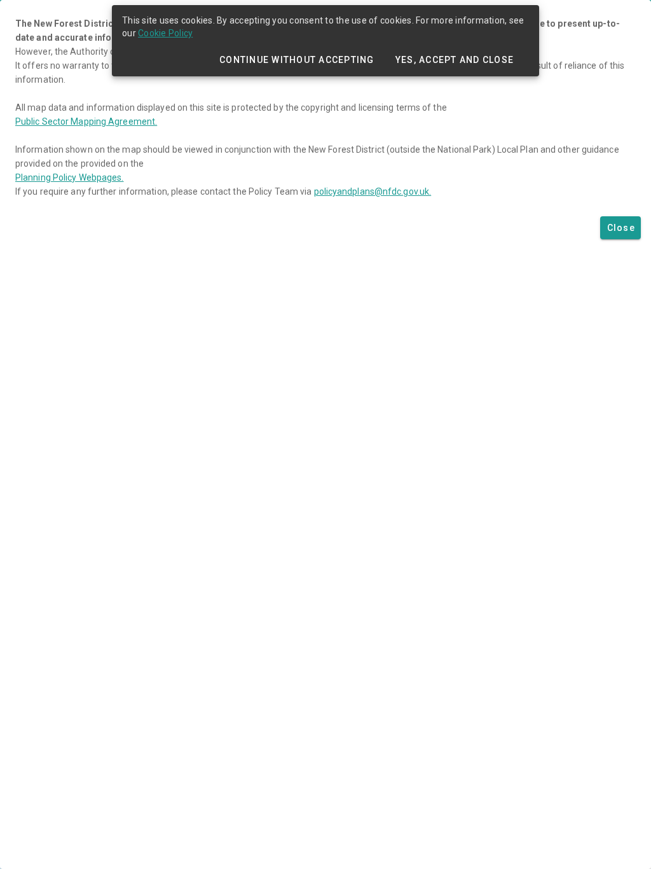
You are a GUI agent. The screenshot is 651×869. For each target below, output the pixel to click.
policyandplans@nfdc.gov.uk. (373, 191)
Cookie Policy (165, 33)
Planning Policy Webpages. (69, 177)
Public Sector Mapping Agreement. (86, 121)
